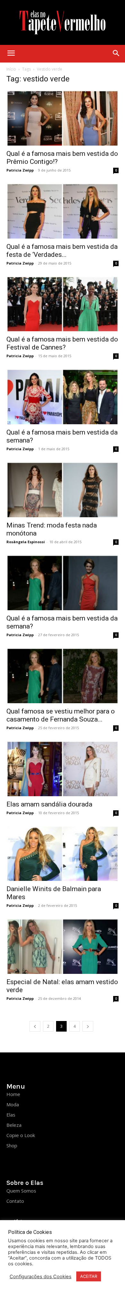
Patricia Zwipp (20, 170)
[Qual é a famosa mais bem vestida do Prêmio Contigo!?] (62, 118)
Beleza (13, 1125)
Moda (12, 1104)
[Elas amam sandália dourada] (62, 768)
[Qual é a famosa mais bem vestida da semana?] (62, 396)
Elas (10, 1114)
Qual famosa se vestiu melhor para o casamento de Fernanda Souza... (60, 715)
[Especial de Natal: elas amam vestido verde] (62, 946)
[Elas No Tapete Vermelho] (62, 22)
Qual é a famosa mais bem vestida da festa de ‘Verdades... (62, 250)
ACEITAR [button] (88, 1276)
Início (11, 69)
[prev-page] (34, 1026)
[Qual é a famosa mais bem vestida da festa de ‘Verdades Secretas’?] (62, 211)
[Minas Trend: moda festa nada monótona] (62, 489)
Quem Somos (21, 1190)
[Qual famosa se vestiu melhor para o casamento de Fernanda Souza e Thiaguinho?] (62, 675)
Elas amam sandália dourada (49, 804)
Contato (15, 1201)
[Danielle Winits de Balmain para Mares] (62, 853)
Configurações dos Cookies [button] (40, 1276)
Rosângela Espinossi (25, 541)
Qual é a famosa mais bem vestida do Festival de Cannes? (62, 343)
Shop (11, 1145)
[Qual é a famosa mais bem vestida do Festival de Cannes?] (62, 304)
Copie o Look (20, 1135)
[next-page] (87, 1026)
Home (13, 1094)
